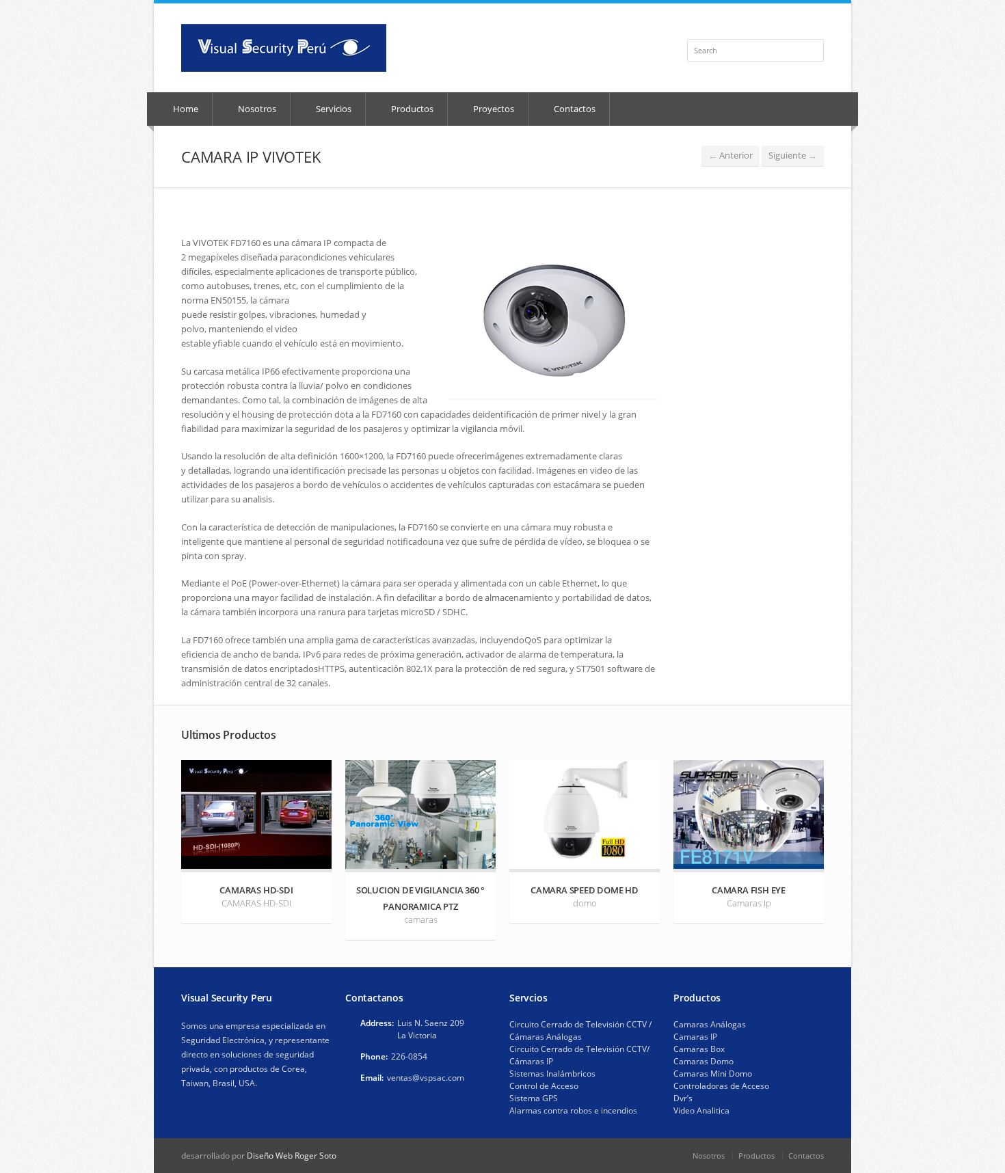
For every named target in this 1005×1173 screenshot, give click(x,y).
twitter (814, 24)
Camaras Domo (703, 1061)
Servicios (332, 109)
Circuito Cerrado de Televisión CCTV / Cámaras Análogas (580, 1030)
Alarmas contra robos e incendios (573, 1110)
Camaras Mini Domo (712, 1073)
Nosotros (256, 109)
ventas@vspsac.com (425, 1077)
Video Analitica (701, 1110)
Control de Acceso (543, 1086)
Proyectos (492, 109)
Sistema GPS (533, 1098)
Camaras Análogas (709, 1024)
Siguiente (792, 155)
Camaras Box (699, 1049)
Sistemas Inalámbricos (552, 1073)
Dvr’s (683, 1098)
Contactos (573, 109)
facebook (784, 24)
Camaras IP (695, 1036)
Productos (411, 109)
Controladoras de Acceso (721, 1086)
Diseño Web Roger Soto (291, 1155)
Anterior (730, 155)
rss (799, 24)
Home (184, 109)
